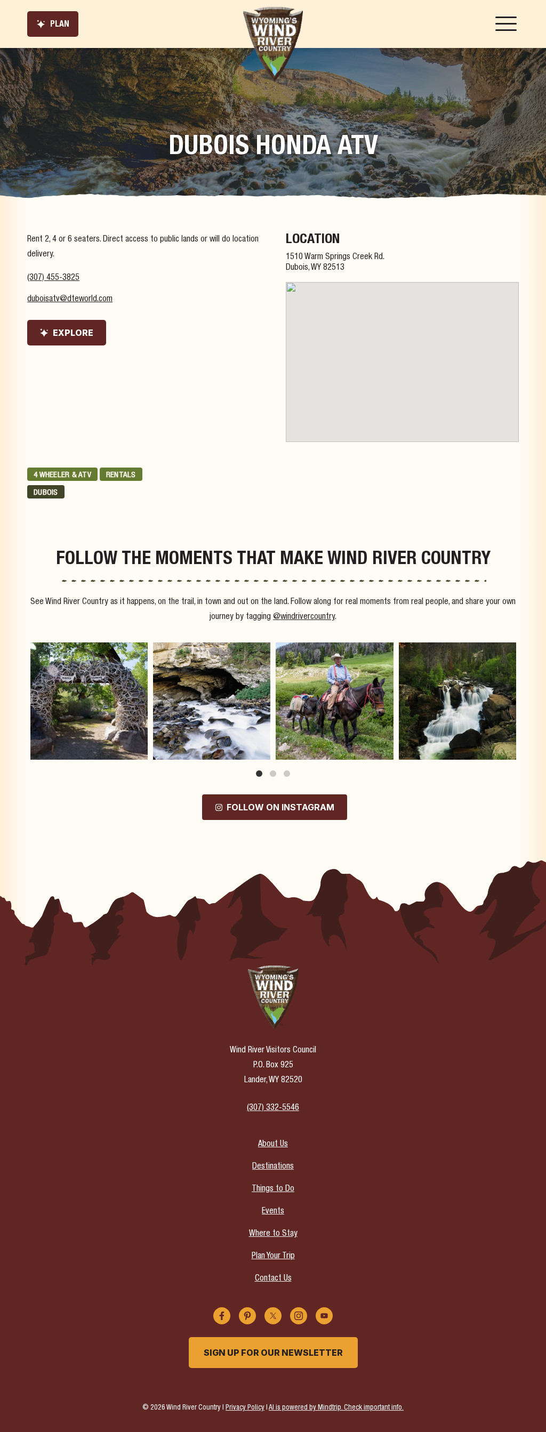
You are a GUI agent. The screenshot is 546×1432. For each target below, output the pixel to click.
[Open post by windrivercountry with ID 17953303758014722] (457, 701)
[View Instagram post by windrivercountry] (138, 750)
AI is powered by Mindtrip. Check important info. (336, 1408)
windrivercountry (88, 652)
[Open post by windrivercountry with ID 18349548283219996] (211, 701)
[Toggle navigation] (506, 24)
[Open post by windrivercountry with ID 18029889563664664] (334, 701)
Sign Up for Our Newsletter (273, 1352)
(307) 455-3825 (53, 278)
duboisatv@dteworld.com (70, 299)
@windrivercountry (304, 617)
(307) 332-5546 (273, 1108)
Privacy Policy (245, 1408)
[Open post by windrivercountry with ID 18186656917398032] (89, 701)
